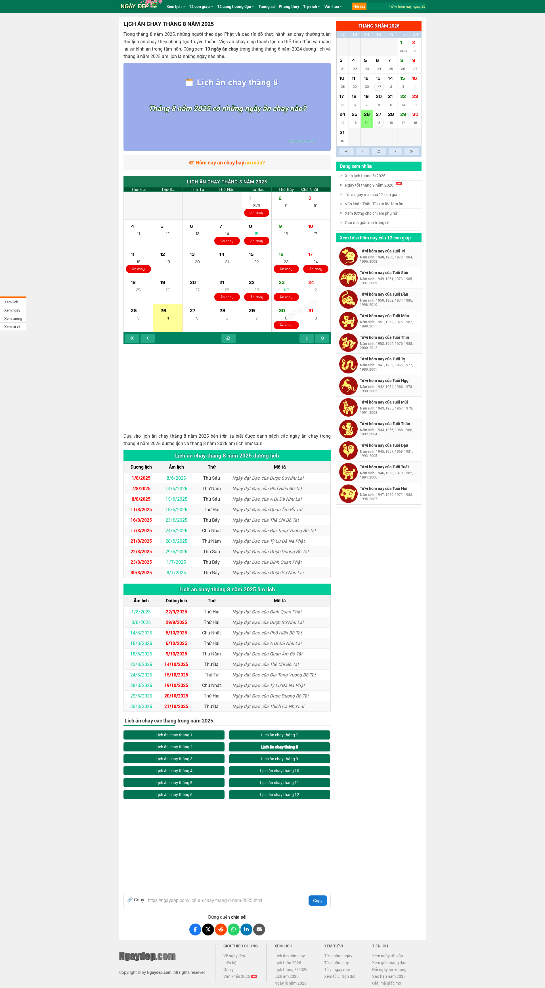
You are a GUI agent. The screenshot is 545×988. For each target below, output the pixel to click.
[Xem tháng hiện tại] (228, 338)
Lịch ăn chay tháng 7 (279, 735)
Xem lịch (11, 301)
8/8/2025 (141, 499)
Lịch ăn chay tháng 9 (279, 758)
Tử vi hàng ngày (338, 955)
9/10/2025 (176, 654)
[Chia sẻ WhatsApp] (234, 929)
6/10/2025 (176, 643)
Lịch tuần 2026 (287, 962)
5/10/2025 (176, 633)
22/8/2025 (141, 551)
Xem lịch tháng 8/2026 (365, 175)
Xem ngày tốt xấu (387, 955)
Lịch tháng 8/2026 (290, 969)
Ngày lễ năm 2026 (290, 983)
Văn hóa (332, 6)
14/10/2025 (176, 664)
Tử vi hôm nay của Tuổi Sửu (384, 272)
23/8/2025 (141, 562)
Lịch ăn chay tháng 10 (279, 770)
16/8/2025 (141, 520)
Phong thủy (289, 6)
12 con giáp (200, 6)
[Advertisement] (227, 387)
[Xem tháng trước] (148, 338)
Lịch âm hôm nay (289, 955)
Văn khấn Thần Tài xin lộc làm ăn (374, 203)
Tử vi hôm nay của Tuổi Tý (382, 251)
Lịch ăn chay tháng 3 (174, 758)
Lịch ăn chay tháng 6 (174, 794)
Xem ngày (12, 310)
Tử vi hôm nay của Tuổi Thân (385, 423)
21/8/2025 (141, 541)
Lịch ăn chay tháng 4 (174, 770)
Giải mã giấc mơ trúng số (367, 222)
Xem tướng (13, 318)
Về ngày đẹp (234, 955)
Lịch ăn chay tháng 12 (279, 794)
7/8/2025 (141, 488)
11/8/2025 (141, 509)
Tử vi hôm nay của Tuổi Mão (384, 315)
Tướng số (267, 6)
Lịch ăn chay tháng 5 (174, 782)
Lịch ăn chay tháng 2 (174, 746)
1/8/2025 (141, 478)
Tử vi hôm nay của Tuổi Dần (384, 294)
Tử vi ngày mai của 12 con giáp (372, 194)
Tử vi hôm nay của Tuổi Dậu (384, 445)
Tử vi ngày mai (337, 969)
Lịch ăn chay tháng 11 (279, 782)
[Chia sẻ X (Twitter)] (208, 929)
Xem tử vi (12, 326)
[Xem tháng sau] (306, 338)
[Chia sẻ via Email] (259, 929)
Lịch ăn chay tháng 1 (174, 735)
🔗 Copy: (136, 900)
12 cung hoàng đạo (234, 6)
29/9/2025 (176, 622)
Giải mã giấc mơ (386, 983)
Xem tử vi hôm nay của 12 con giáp (375, 238)
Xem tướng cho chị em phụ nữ (371, 213)
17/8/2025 (141, 530)
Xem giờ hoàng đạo (389, 962)
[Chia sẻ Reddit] (221, 929)
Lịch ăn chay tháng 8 (279, 746)
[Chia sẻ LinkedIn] (246, 929)
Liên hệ (229, 962)
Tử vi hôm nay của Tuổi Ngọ (384, 380)
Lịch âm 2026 (286, 976)
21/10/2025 (176, 706)
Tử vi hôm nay (336, 962)
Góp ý (228, 969)
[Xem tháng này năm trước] (132, 338)
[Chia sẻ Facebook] (195, 929)
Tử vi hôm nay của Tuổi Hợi (383, 488)
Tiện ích (310, 6)
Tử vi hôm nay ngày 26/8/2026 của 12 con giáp (421, 6)
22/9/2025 (176, 612)
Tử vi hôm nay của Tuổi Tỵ (382, 359)
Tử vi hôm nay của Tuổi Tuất (384, 466)
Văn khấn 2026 (237, 976)
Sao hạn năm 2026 (389, 976)
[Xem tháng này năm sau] (322, 338)
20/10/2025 (176, 696)
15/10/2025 (176, 675)
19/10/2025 (176, 685)
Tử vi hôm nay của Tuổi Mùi (384, 402)
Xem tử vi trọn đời (339, 976)
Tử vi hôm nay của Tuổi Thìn (384, 337)
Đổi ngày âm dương (389, 969)
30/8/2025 (141, 572)
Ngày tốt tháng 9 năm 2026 (369, 185)
